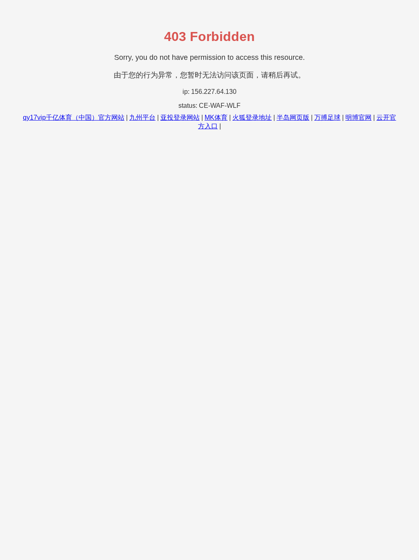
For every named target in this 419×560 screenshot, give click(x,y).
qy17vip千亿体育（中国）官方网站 (73, 117)
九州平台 (142, 117)
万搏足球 (327, 117)
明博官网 (358, 117)
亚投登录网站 (180, 117)
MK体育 (216, 117)
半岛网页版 (293, 117)
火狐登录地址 (252, 117)
